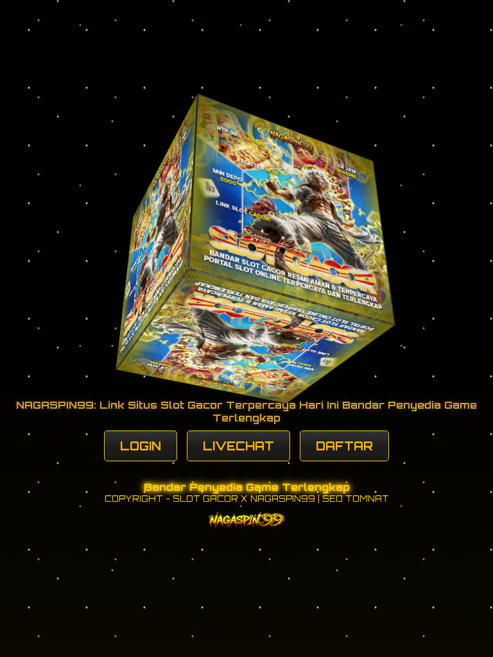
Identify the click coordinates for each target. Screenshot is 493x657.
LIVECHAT (238, 446)
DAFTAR (344, 446)
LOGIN (140, 446)
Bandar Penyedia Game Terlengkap (247, 487)
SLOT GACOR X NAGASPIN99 (244, 498)
